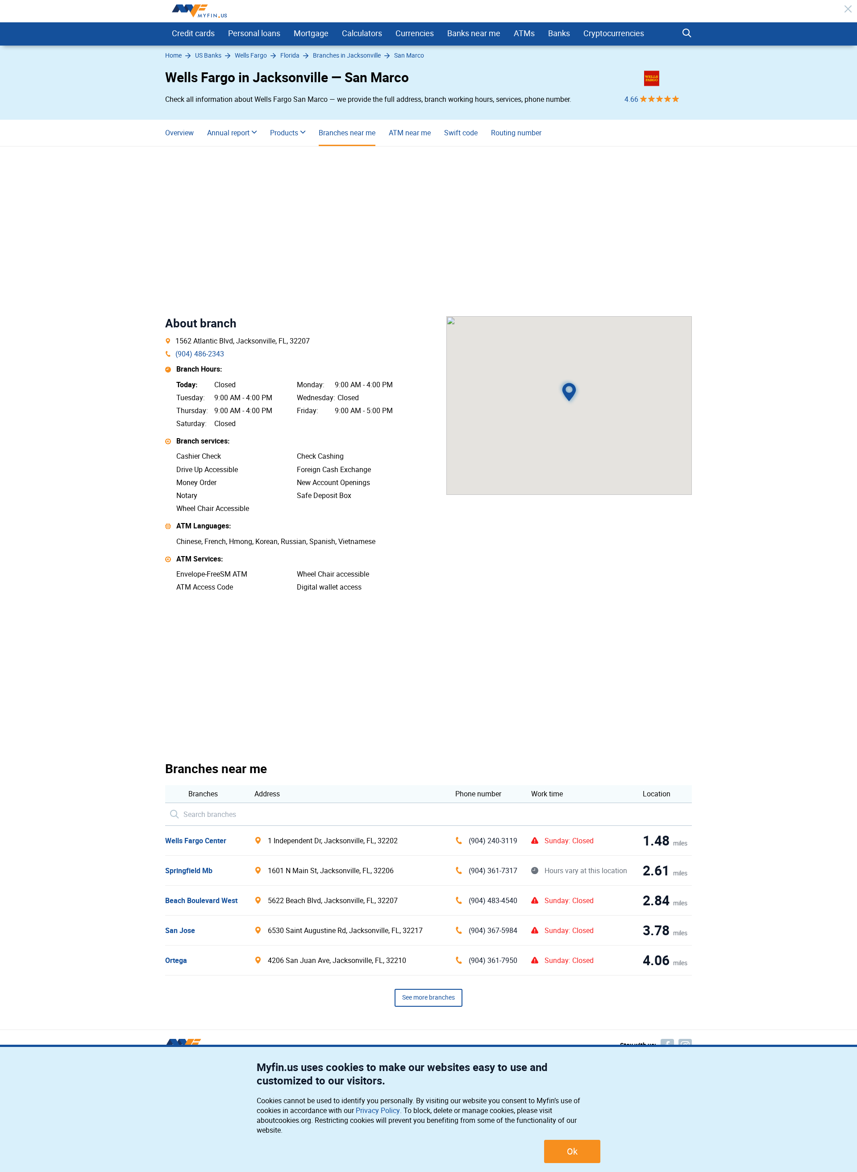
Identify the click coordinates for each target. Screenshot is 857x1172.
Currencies (414, 33)
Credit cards (193, 33)
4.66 (632, 99)
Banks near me (473, 33)
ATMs (524, 33)
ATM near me (410, 133)
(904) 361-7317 (493, 870)
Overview (179, 133)
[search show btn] (687, 33)
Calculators (362, 33)
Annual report (228, 133)
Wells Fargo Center (195, 841)
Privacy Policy (378, 1110)
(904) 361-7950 (493, 960)
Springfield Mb (188, 870)
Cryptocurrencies (613, 33)
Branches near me (347, 133)
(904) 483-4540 (493, 900)
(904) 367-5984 (493, 930)
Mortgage (311, 33)
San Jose (180, 930)
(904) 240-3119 (493, 841)
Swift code (461, 133)
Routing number (516, 133)
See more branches (428, 997)
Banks (559, 33)
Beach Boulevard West (201, 900)
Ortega (176, 960)
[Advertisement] (428, 231)
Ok (572, 1151)
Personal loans (254, 33)
